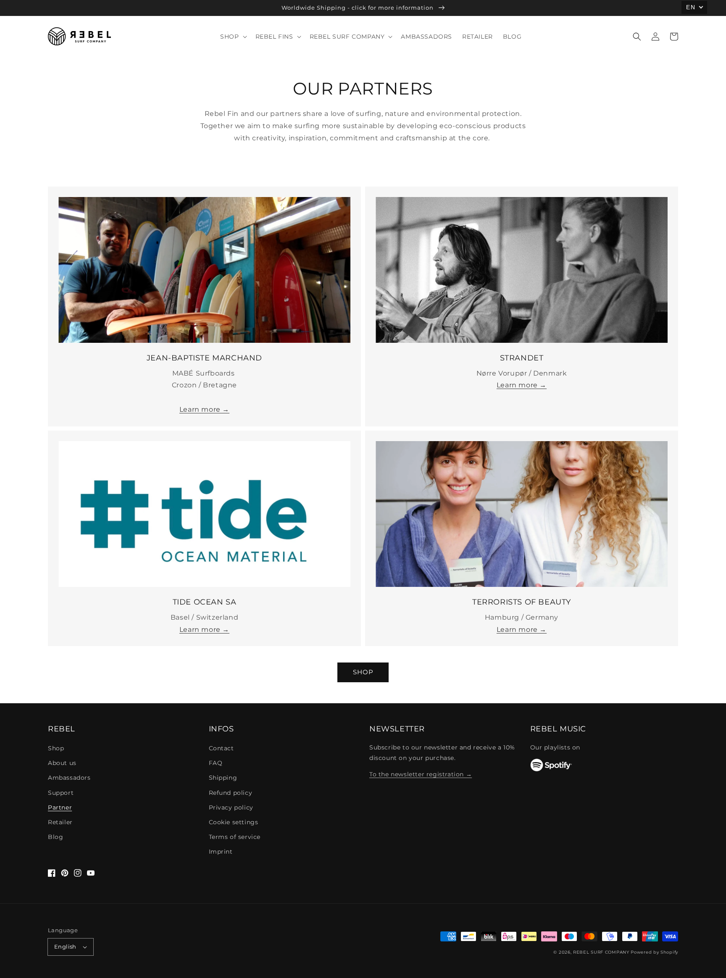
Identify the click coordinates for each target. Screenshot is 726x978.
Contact (221, 748)
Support (61, 793)
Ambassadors (69, 777)
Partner (60, 807)
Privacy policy (231, 807)
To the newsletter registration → (420, 774)
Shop (56, 748)
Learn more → (204, 409)
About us (62, 763)
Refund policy (231, 793)
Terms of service (235, 837)
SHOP (363, 672)
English (65, 946)
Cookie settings (233, 822)
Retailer (60, 822)
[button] (637, 36)
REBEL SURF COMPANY (601, 952)
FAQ (216, 763)
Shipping (223, 777)
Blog (55, 837)
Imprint (221, 851)
